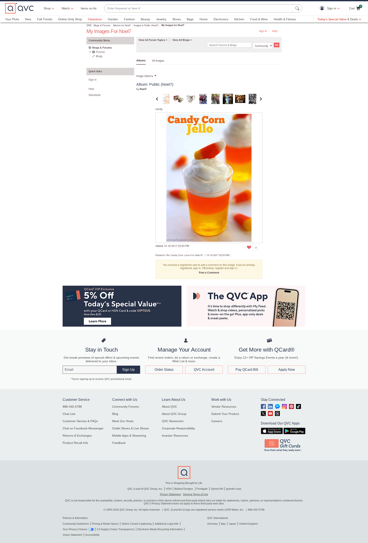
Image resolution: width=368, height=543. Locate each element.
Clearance (95, 19)
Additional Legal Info (166, 523)
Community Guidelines (76, 523)
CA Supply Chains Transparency (115, 529)
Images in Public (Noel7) (146, 25)
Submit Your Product (225, 414)
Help (274, 31)
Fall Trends (44, 19)
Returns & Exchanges (77, 435)
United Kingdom (248, 523)
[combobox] (198, 8)
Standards (95, 95)
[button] (323, 8)
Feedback (119, 443)
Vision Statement (72, 534)
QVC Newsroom (173, 421)
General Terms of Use (195, 494)
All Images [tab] (158, 60)
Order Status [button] (164, 369)
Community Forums (125, 406)
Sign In (263, 31)
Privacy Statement (170, 494)
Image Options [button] (144, 76)
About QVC (169, 406)
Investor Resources (175, 435)
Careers (216, 421)
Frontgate (202, 488)
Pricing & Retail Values (105, 523)
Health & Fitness (285, 19)
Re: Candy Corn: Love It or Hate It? (184, 255)
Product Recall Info (75, 443)
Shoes (176, 19)
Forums (100, 52)
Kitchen (239, 19)
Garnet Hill (217, 488)
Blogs (99, 56)
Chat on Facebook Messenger (83, 428)
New (28, 19)
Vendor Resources (223, 406)
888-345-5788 (72, 406)
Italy (223, 523)
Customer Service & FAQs (80, 421)
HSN (168, 488)
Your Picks (12, 19)
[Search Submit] (298, 8)
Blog (115, 414)
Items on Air (89, 8)
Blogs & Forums (102, 25)
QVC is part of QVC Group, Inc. (145, 488)
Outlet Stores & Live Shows (130, 428)
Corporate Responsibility (178, 428)
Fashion (129, 19)
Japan (232, 523)
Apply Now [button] (286, 369)
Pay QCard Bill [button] (247, 369)
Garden (113, 19)
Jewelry (161, 19)
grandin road (233, 488)
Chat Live (69, 414)
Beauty (145, 19)
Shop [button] (47, 8)
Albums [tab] (141, 60)
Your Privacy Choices (75, 529)
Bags (190, 19)
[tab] (166, 98)
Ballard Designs (184, 488)
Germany (212, 523)
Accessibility (92, 534)
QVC (89, 25)
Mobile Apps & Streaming (129, 435)
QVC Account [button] (204, 369)
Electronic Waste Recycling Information (160, 529)
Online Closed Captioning (137, 523)
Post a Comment (209, 272)
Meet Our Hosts (123, 421)
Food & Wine (259, 19)
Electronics (221, 19)
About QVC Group (174, 414)
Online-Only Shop (70, 19)
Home (204, 19)
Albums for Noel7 (122, 25)
